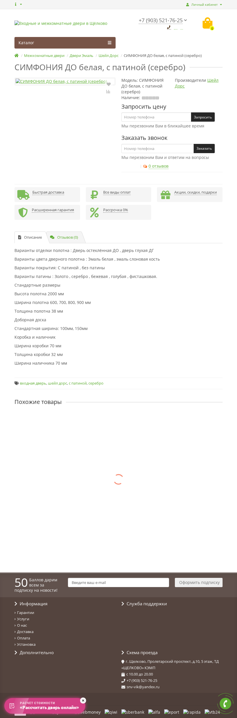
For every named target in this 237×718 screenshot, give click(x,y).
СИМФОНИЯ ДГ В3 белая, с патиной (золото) (58, 419)
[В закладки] (109, 84)
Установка (26, 644)
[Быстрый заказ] (51, 437)
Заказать (204, 148)
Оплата (23, 638)
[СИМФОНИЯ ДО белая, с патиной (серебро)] (65, 81)
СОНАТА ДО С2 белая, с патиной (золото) (54, 496)
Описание (33, 237)
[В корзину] (37, 437)
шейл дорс (57, 383)
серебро (95, 383)
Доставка (25, 631)
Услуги (23, 618)
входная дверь (33, 383)
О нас (22, 625)
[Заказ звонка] (225, 703)
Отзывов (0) (67, 237)
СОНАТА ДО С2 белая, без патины (48, 534)
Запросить (203, 117)
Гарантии (25, 612)
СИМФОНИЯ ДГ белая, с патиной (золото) (55, 458)
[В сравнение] (109, 92)
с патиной (78, 383)
